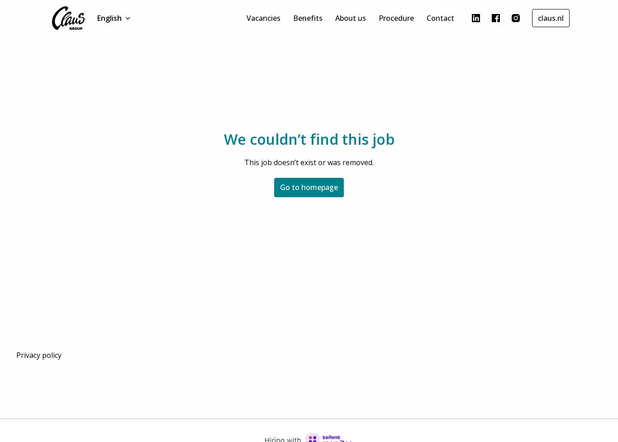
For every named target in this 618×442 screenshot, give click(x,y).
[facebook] (496, 18)
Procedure (396, 18)
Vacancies (263, 18)
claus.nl (551, 18)
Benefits (308, 18)
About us (350, 18)
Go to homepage (309, 187)
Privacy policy (39, 355)
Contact (440, 18)
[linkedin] (476, 18)
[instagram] (516, 18)
